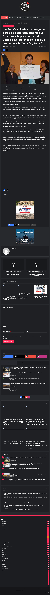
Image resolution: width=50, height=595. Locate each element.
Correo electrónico (7, 331)
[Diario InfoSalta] (25, 6)
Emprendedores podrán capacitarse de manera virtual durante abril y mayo (40, 296)
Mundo (3, 536)
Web (27, 331)
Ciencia (3, 572)
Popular (24, 362)
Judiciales (3, 544)
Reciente (9, 362)
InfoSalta (6, 46)
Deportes (3, 538)
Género (3, 531)
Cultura (3, 562)
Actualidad (8, 22)
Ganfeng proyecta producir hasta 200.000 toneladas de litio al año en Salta (27, 389)
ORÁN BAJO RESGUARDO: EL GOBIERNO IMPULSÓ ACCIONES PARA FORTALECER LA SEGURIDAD (9, 298)
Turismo (3, 570)
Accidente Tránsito (5, 558)
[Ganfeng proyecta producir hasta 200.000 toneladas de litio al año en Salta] (6, 390)
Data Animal (4, 556)
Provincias (4, 548)
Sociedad (3, 529)
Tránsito (3, 564)
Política (3, 534)
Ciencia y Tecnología (6, 579)
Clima (3, 552)
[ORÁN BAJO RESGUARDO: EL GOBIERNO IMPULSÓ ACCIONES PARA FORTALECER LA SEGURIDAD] (9, 290)
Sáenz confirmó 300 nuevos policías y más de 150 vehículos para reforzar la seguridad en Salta (26, 17)
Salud (3, 540)
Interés (3, 550)
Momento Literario (5, 581)
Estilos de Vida (4, 560)
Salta (3, 525)
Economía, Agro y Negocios (7, 546)
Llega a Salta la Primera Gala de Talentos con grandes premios (24, 378)
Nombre (5, 326)
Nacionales (4, 527)
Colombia (3, 583)
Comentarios (40, 362)
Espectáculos (4, 566)
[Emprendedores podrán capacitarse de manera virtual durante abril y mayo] (40, 289)
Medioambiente (5, 568)
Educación (4, 574)
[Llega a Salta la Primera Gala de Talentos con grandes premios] (6, 380)
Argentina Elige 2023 (6, 577)
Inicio (5, 22)
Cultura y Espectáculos (6, 542)
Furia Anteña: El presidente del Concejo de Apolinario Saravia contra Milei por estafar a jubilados (24, 295)
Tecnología (4, 554)
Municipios (11, 26)
